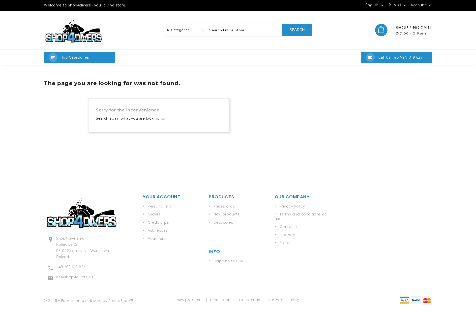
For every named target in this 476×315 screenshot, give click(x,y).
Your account (161, 197)
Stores (286, 242)
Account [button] (421, 5)
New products (227, 214)
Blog (295, 299)
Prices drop (224, 206)
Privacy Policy (292, 206)
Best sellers (221, 299)
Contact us (290, 226)
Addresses (158, 230)
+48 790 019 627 (70, 266)
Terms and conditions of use (300, 216)
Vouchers (157, 238)
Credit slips (158, 222)
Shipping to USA (228, 261)
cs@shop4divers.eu (74, 277)
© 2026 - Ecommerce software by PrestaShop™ (88, 300)
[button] (79, 57)
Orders (154, 214)
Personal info (160, 206)
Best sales (223, 222)
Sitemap (288, 234)
